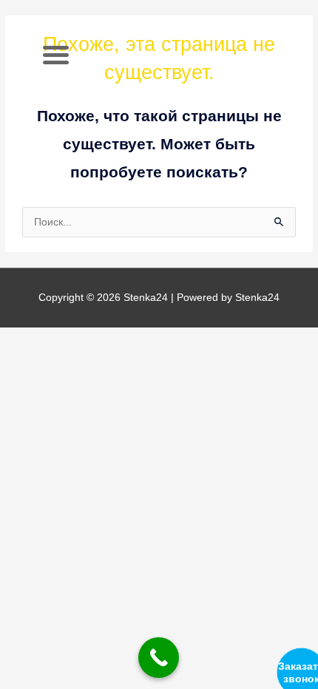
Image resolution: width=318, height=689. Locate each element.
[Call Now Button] (158, 657)
